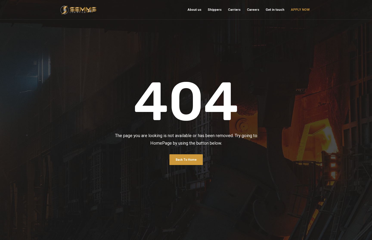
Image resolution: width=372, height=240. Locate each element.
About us (194, 10)
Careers (253, 10)
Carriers (234, 10)
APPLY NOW (300, 10)
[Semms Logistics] (78, 10)
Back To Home (186, 159)
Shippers (215, 10)
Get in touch (275, 10)
